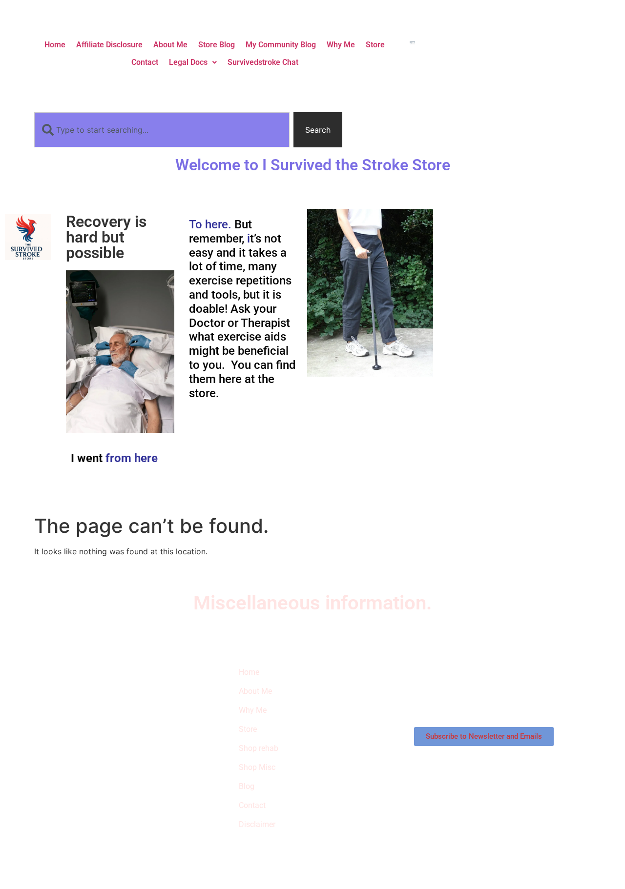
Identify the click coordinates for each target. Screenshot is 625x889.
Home (54, 44)
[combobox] (162, 129)
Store (375, 44)
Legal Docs (188, 62)
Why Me (341, 44)
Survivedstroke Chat (263, 62)
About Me (170, 44)
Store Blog (216, 44)
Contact (144, 62)
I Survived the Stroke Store (85, 720)
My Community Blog (281, 44)
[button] (193, 62)
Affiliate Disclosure (109, 44)
